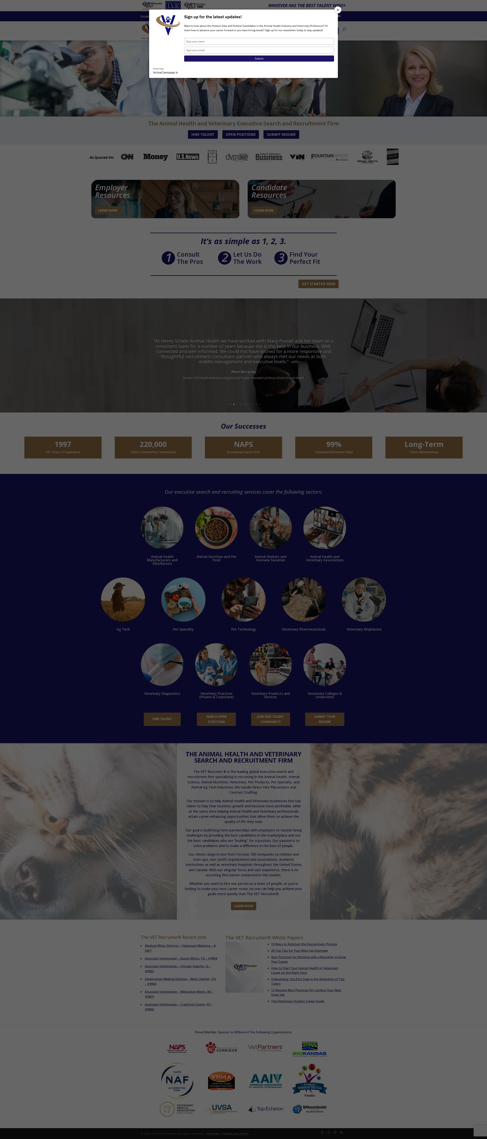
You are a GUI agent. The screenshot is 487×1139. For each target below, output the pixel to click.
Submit (259, 58)
